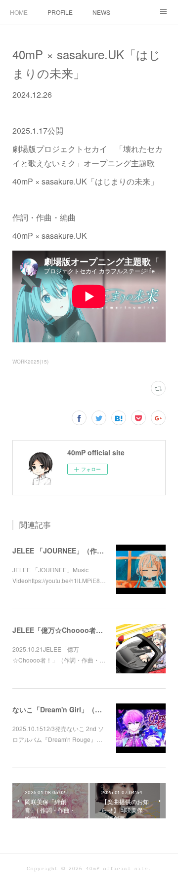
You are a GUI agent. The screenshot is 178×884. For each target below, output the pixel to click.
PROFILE (60, 12)
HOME (19, 12)
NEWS (101, 12)
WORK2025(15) (30, 361)
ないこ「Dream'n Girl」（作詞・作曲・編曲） (84, 709)
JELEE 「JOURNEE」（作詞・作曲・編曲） (82, 550)
